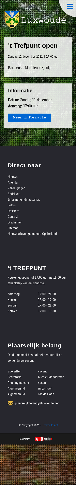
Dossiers (13, 211)
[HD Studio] (43, 439)
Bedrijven (14, 194)
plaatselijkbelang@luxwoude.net (37, 403)
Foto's (12, 205)
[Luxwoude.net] (38, 20)
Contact (13, 216)
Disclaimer (15, 222)
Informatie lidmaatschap (24, 199)
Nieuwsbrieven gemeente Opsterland (32, 233)
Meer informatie (29, 118)
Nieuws (12, 176)
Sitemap (13, 228)
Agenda (13, 182)
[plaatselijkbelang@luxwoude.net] (10, 403)
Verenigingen (16, 188)
